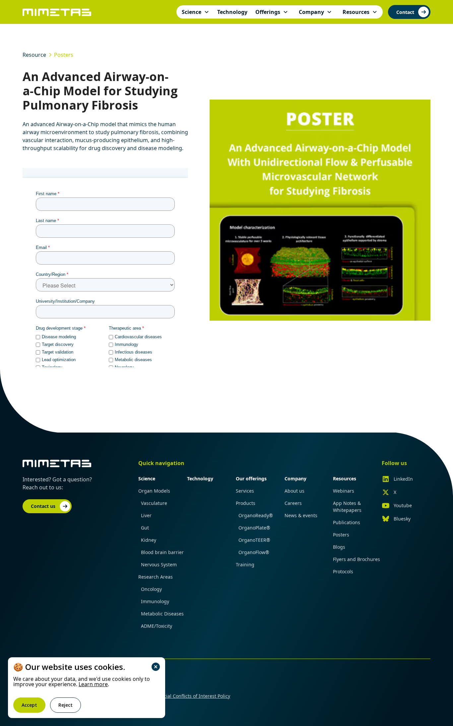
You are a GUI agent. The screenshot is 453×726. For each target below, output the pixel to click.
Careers (293, 503)
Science (146, 478)
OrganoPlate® (254, 527)
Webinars (343, 491)
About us (294, 491)
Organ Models (154, 491)
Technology (200, 478)
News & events (301, 515)
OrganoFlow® (253, 552)
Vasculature (154, 503)
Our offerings (251, 478)
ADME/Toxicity (156, 626)
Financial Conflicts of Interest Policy (191, 696)
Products (245, 503)
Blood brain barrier (162, 552)
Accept (29, 705)
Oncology (151, 589)
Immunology (155, 601)
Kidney (148, 540)
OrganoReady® (255, 515)
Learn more (93, 684)
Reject (65, 705)
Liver (146, 515)
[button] (195, 12)
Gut (145, 527)
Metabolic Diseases (162, 613)
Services (245, 491)
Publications (346, 522)
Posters (341, 534)
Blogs (339, 547)
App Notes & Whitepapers (347, 506)
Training (245, 564)
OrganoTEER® (254, 540)
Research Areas (155, 577)
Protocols (343, 571)
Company (295, 478)
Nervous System (159, 564)
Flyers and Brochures (356, 559)
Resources (344, 478)
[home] (57, 12)
